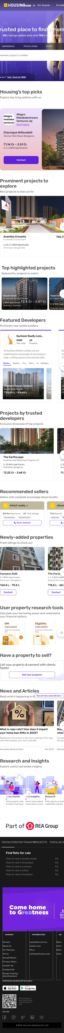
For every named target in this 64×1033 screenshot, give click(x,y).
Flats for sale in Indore (17, 870)
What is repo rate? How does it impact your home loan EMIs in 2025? (24, 731)
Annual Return (9, 958)
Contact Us (8, 965)
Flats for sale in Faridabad (19, 874)
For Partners (9, 950)
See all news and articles (49, 696)
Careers (6, 942)
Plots (49, 46)
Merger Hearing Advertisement (10, 974)
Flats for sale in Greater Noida (21, 858)
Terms (6, 954)
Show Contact (23, 523)
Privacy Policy (10, 962)
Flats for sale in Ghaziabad (19, 862)
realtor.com (35, 946)
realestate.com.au (38, 942)
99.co (32, 950)
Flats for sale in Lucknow (19, 866)
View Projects (22, 124)
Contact (21, 160)
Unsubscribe (8, 969)
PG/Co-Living (30, 46)
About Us (7, 946)
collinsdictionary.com (40, 954)
